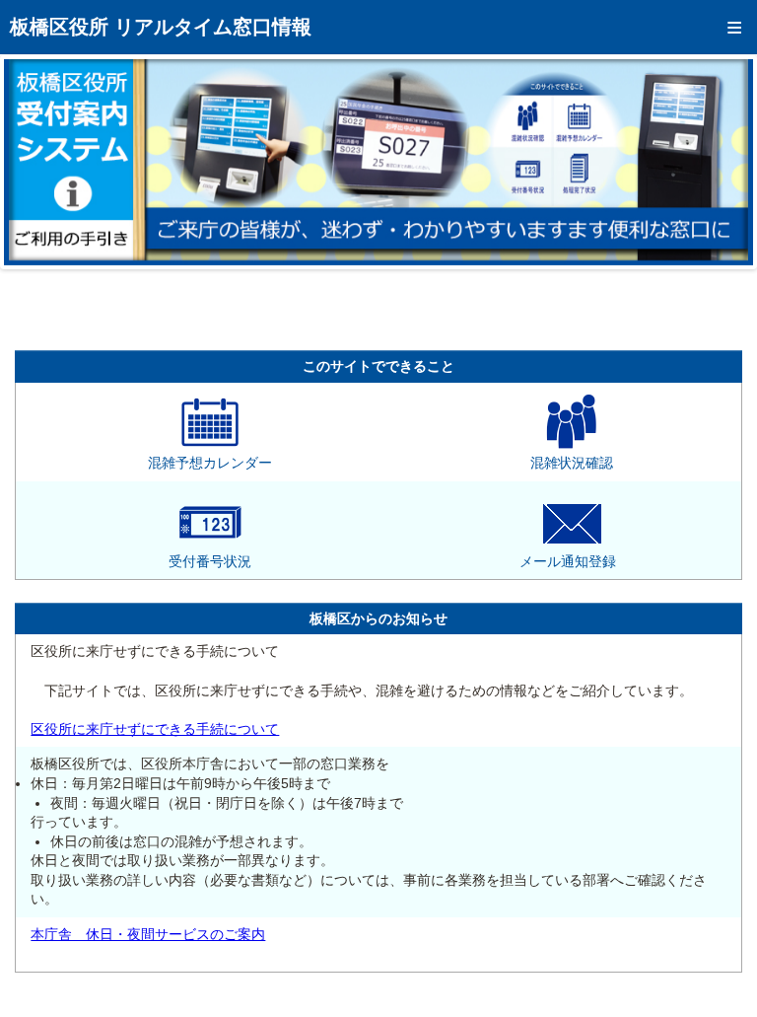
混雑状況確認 (571, 463)
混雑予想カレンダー (210, 463)
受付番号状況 (210, 561)
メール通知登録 (567, 561)
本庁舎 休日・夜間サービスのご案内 (148, 934)
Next (723, 162)
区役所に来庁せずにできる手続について (155, 729)
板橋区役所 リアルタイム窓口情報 (160, 26)
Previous (33, 162)
